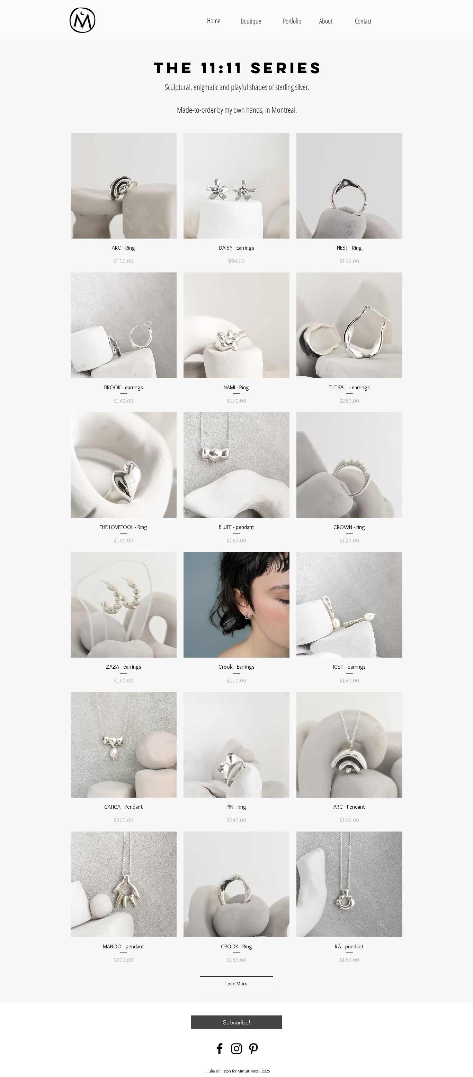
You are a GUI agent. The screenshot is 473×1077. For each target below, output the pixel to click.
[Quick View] (124, 186)
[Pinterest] (253, 1048)
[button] (236, 1022)
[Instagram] (236, 1048)
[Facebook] (219, 1048)
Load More (236, 984)
